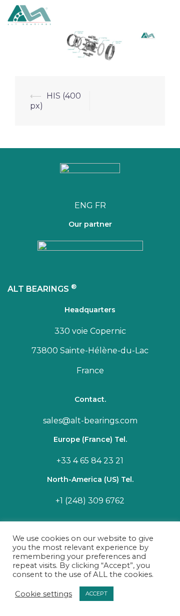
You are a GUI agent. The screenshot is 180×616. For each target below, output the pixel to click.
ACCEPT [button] (97, 593)
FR (100, 205)
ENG (83, 205)
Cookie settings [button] (43, 593)
